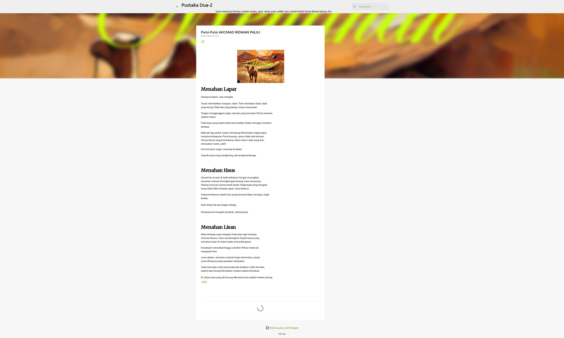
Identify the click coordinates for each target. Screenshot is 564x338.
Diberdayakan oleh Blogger (283, 328)
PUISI (204, 282)
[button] (202, 42)
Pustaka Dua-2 (197, 5)
